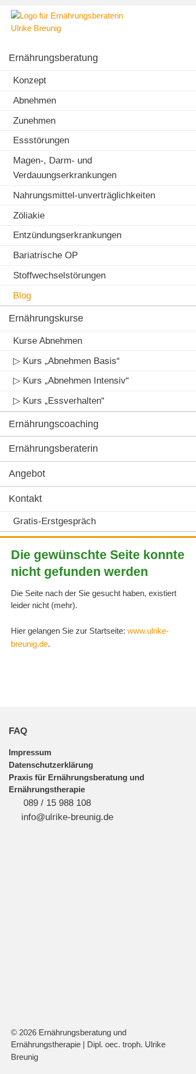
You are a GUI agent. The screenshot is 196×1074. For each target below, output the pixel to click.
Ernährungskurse (46, 318)
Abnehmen (34, 100)
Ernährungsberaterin (53, 448)
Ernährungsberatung (53, 57)
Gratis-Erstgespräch (54, 521)
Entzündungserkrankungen (67, 235)
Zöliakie (29, 215)
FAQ (18, 731)
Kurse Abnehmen (47, 341)
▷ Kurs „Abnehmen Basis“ (66, 361)
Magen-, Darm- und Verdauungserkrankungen (65, 167)
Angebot (27, 473)
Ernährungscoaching (54, 423)
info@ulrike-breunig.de (67, 817)
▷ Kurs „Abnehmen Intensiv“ (71, 380)
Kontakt (25, 498)
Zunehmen (34, 121)
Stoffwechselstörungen (59, 275)
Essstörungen (41, 140)
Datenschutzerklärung (51, 764)
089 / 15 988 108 (57, 803)
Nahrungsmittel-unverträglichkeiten (84, 195)
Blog (22, 295)
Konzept (29, 80)
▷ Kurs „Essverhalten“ (59, 401)
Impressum (30, 752)
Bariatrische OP (45, 255)
